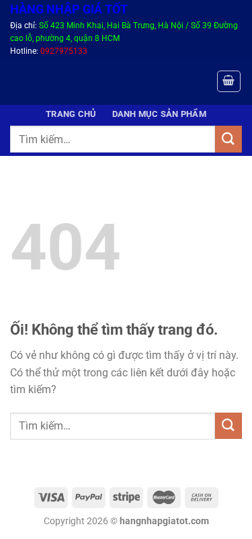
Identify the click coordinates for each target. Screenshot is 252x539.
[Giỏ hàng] (229, 81)
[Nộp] (228, 139)
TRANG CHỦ (71, 114)
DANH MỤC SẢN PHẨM (159, 114)
